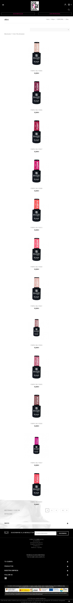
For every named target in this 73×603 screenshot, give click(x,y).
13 (63, 510)
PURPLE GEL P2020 (36, 267)
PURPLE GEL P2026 (36, 423)
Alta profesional (55, 13)
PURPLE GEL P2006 (36, 110)
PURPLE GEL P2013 (36, 227)
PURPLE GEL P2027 (36, 463)
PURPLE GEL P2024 (36, 345)
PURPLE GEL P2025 (36, 384)
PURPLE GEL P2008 (36, 188)
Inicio (6, 523)
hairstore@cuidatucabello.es (36, 557)
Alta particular (18, 13)
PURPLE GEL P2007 (36, 149)
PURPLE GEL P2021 (36, 306)
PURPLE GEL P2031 (36, 502)
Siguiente (67, 510)
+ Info (43, 602)
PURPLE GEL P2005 (36, 71)
